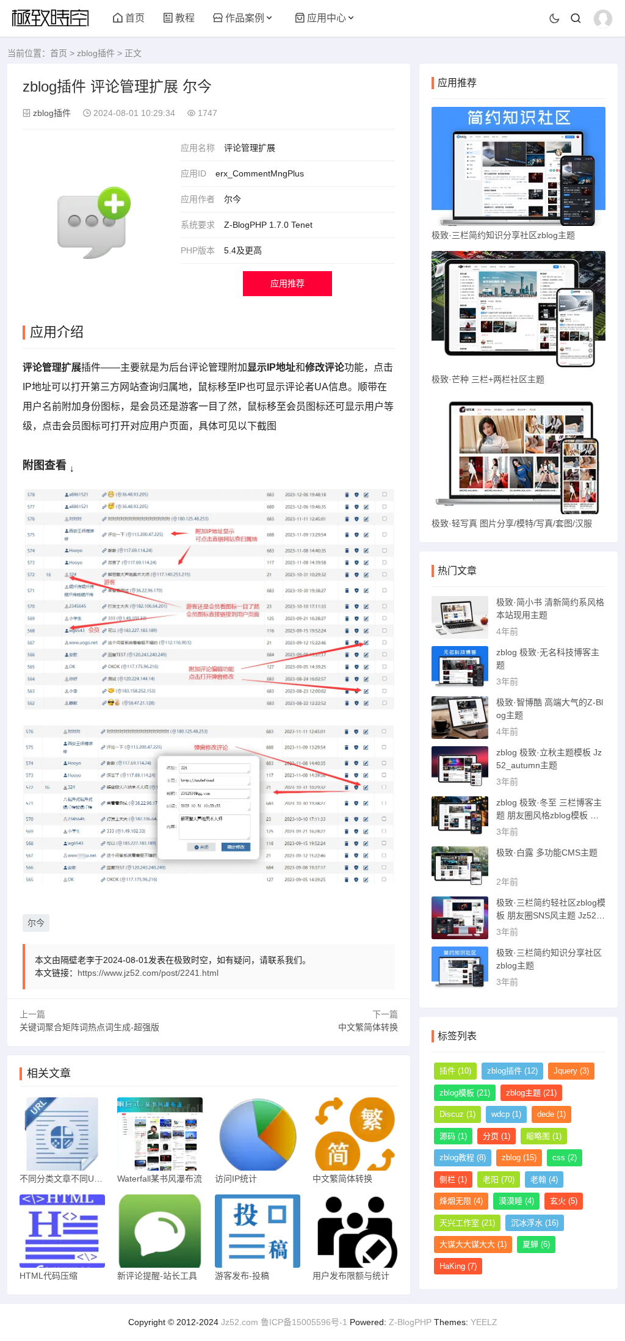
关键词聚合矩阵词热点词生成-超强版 (89, 1027)
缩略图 (544, 1136)
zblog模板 (464, 1092)
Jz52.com (239, 1322)
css (564, 1157)
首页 (135, 18)
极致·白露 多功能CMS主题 (547, 852)
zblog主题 (531, 1092)
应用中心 (326, 18)
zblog (519, 1157)
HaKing (458, 1266)
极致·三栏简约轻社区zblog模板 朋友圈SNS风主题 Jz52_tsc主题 (550, 915)
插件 (455, 1070)
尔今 (36, 923)
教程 (185, 18)
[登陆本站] (603, 19)
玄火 (563, 1200)
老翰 (544, 1179)
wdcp (506, 1114)
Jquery (571, 1070)
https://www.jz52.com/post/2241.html (148, 973)
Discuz (457, 1114)
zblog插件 (96, 53)
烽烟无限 (461, 1200)
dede (551, 1114)
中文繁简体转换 (368, 1027)
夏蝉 (536, 1244)
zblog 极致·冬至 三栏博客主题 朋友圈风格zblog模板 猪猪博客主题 (549, 815)
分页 (496, 1136)
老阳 (499, 1179)
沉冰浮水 (534, 1222)
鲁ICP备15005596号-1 (304, 1322)
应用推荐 (287, 283)
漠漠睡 (516, 1200)
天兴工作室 (467, 1222)
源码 (453, 1136)
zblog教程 (462, 1157)
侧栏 (453, 1179)
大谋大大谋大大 (473, 1244)
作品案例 (244, 18)
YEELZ (484, 1322)
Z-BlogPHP (410, 1322)
